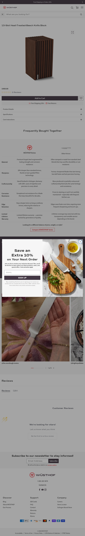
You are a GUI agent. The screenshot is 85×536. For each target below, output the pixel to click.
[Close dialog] (80, 242)
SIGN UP (22, 278)
